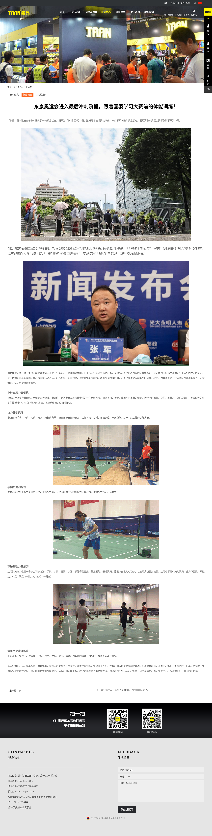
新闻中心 (18, 87)
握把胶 (194, 15)
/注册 (176, 3)
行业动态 (28, 87)
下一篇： (123, 690)
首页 (62, 12)
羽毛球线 (178, 15)
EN (195, 3)
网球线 (186, 15)
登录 (172, 3)
